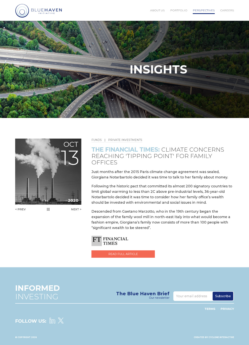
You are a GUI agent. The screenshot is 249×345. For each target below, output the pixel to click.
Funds (96, 140)
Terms (209, 309)
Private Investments (125, 140)
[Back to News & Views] (48, 209)
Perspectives (204, 10)
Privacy (227, 309)
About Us (157, 10)
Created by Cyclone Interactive (214, 337)
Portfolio (178, 10)
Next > (76, 209)
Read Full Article (123, 254)
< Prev (20, 209)
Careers (227, 10)
